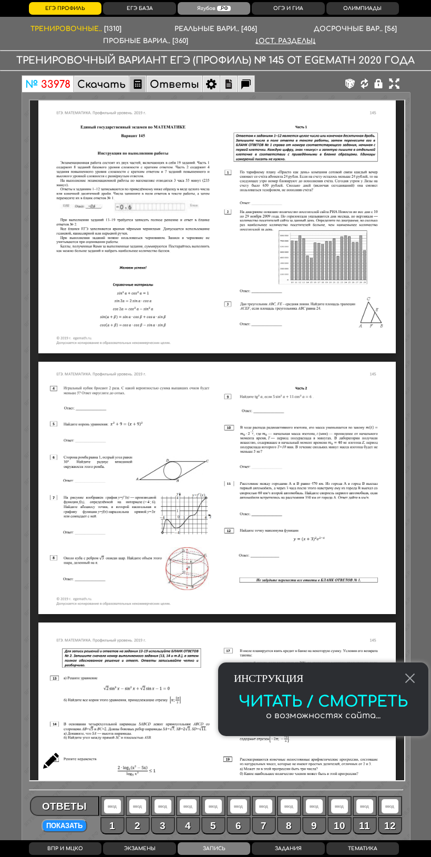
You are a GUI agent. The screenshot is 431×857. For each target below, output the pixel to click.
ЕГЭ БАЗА (140, 8)
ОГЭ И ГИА (288, 8)
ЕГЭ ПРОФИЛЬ (65, 8)
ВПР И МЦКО (65, 848)
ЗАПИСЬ (214, 848)
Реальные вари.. (216, 29)
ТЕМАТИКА (362, 848)
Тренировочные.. (75, 29)
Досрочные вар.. (355, 29)
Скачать (101, 84)
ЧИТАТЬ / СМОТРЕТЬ (323, 701)
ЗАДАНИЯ (288, 848)
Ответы (174, 84)
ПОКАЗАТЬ (64, 826)
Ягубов (212, 8)
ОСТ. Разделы (286, 41)
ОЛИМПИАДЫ (362, 8)
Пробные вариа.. (145, 41)
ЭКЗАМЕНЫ (140, 848)
